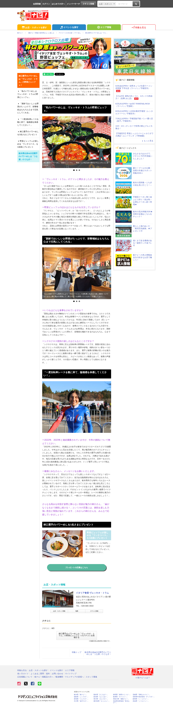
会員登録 (37, 4)
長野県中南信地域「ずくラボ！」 (144, 696)
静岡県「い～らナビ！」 (141, 699)
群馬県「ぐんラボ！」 (81, 699)
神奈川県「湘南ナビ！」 (121, 699)
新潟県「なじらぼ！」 (101, 696)
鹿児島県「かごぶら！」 (102, 701)
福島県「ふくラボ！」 (81, 696)
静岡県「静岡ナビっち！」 (122, 694)
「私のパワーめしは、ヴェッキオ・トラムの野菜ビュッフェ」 (28, 94)
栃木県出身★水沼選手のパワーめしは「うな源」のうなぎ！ (98, 653)
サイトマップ (70, 673)
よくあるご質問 (37, 673)
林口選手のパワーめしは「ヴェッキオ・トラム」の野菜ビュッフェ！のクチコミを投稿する (77, 635)
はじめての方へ (58, 4)
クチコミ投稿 (88, 4)
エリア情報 (105, 27)
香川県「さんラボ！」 (101, 699)
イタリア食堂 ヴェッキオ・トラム (92, 593)
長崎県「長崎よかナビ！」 (142, 694)
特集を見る (140, 27)
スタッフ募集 (91, 677)
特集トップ (76, 652)
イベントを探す (71, 27)
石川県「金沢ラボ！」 (81, 701)
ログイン (46, 4)
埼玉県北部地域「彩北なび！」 (121, 701)
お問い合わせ (57, 673)
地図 (76, 611)
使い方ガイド (23, 673)
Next (107, 144)
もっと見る (148, 141)
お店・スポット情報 (59, 611)
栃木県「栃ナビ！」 (80, 694)
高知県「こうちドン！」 (141, 701)
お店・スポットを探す (36, 27)
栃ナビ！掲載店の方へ (43, 677)
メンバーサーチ (73, 4)
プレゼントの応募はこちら (76, 567)
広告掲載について (24, 677)
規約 (48, 673)
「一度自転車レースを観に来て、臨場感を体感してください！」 (28, 122)
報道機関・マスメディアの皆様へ (69, 677)
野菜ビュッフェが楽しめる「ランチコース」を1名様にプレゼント (28, 144)
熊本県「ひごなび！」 (101, 694)
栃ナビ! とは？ (143, 678)
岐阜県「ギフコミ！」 (120, 696)
